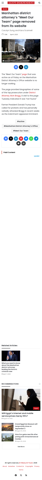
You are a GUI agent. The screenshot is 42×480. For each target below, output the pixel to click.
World (5, 9)
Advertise (11, 466)
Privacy (36, 466)
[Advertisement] (21, 250)
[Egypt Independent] (21, 3)
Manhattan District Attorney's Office (21, 126)
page (24, 74)
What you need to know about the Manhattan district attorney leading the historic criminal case (11, 367)
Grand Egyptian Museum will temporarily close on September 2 (26, 426)
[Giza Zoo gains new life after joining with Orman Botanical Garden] (7, 437)
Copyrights (29, 466)
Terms (21, 470)
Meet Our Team (21, 131)
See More (21, 447)
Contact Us (20, 466)
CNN (5, 34)
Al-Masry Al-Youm (26, 463)
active (21, 121)
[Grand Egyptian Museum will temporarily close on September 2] (7, 427)
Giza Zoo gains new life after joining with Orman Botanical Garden (26, 436)
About (5, 466)
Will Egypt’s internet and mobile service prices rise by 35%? (17, 414)
